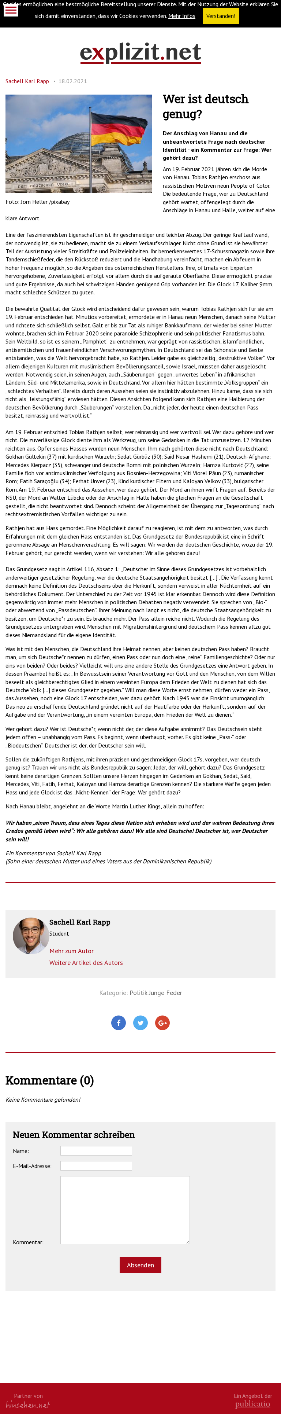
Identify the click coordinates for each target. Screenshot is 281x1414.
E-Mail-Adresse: (32, 1165)
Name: (21, 1150)
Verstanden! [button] (220, 15)
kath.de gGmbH (253, 1404)
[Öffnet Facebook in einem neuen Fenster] (119, 1023)
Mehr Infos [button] (181, 15)
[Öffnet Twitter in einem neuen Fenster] (140, 1023)
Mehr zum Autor (71, 951)
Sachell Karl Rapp (27, 81)
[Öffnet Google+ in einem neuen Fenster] (162, 1023)
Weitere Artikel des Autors (86, 962)
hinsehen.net (28, 1404)
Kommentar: (28, 1242)
